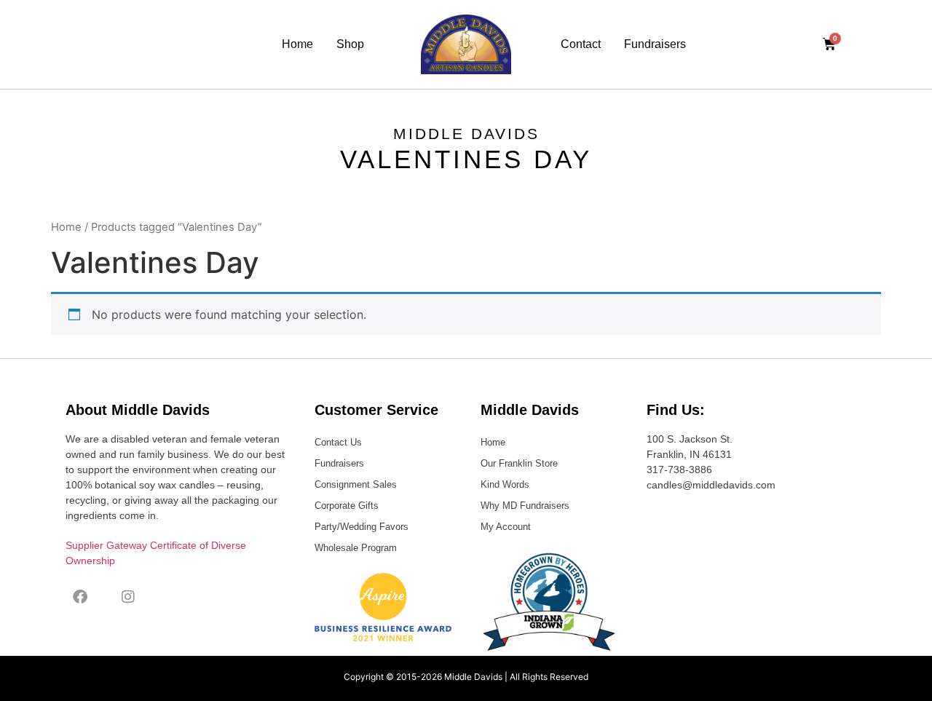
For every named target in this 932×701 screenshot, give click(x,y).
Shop (350, 44)
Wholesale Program (356, 547)
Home (297, 44)
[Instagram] (128, 596)
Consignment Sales (356, 484)
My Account (506, 526)
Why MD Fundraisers (525, 505)
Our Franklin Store (519, 463)
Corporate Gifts (347, 505)
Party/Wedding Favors (361, 526)
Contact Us (338, 442)
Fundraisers (655, 44)
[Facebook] (80, 596)
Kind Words (505, 484)
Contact (581, 44)
